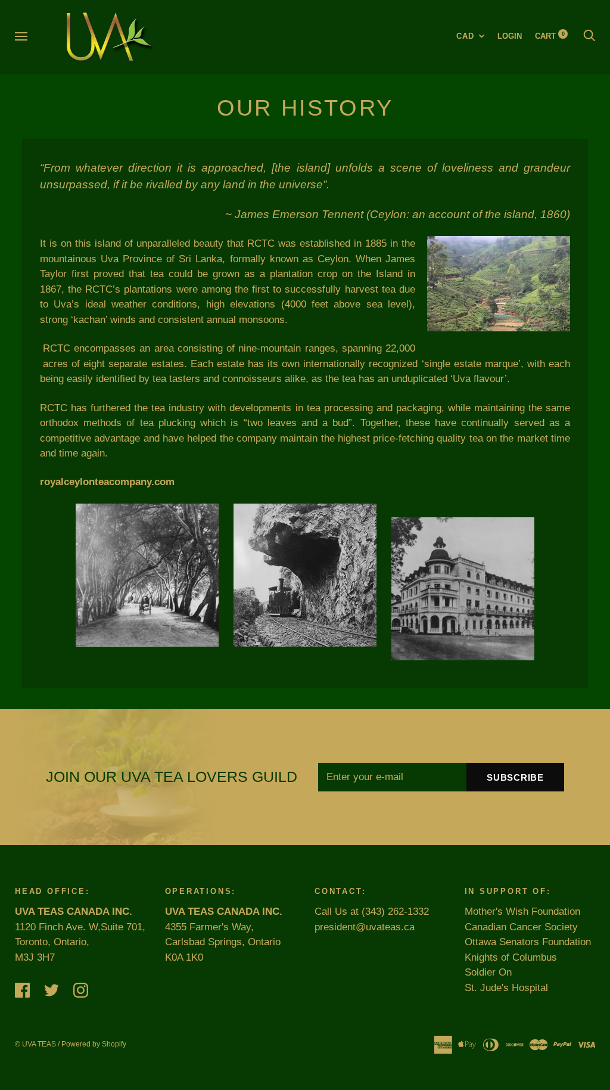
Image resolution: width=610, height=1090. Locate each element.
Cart (550, 36)
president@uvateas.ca (365, 927)
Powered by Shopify (93, 1044)
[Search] (589, 36)
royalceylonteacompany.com (107, 481)
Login (509, 36)
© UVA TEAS (35, 1044)
